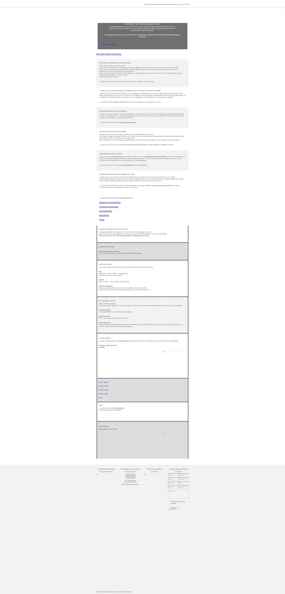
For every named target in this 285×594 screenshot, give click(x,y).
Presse (100, 397)
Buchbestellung (119, 408)
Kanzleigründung (151, 4)
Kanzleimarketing (173, 4)
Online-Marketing (104, 215)
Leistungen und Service (130, 471)
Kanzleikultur (166, 4)
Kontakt (188, 4)
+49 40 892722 (132, 480)
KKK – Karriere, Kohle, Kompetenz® (159, 185)
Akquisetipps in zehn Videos (108, 429)
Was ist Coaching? (104, 382)
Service (179, 4)
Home (145, 4)
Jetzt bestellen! (155, 471)
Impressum (116, 591)
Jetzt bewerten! (179, 471)
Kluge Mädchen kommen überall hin (135, 165)
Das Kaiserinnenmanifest (128, 122)
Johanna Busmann (108, 471)
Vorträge (102, 220)
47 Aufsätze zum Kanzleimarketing (109, 207)
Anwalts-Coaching (103, 389)
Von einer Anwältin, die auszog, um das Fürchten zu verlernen (146, 145)
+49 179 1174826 (131, 482)
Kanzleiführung (159, 4)
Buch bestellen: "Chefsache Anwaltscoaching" (109, 54)
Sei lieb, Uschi (118, 102)
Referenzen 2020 (103, 393)
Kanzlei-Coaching (103, 386)
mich (112, 246)
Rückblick (102, 347)
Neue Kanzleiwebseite (106, 211)
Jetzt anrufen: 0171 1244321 (109, 44)
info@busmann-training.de (132, 484)
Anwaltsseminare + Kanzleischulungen (110, 202)
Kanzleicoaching (136, 253)
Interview (114, 156)
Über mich (183, 4)
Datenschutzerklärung (179, 501)
